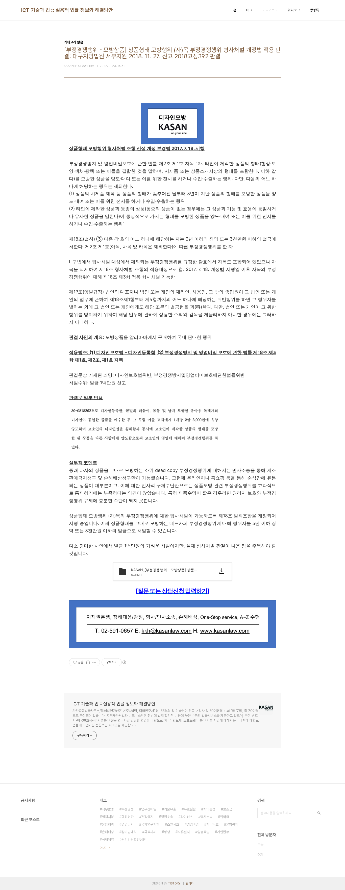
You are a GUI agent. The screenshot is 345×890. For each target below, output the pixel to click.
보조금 (227, 809)
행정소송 (167, 817)
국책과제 (150, 832)
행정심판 (127, 817)
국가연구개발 (150, 824)
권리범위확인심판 (133, 839)
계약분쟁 (209, 809)
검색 (319, 813)
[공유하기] (88, 662)
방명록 (314, 10)
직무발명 (108, 809)
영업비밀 (193, 824)
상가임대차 (129, 832)
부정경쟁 (127, 809)
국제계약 (108, 839)
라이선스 (187, 817)
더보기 (103, 848)
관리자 (189, 883)
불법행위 (108, 824)
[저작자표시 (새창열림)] (124, 662)
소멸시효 (173, 824)
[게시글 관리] (94, 662)
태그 (249, 10)
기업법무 (223, 832)
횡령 (167, 832)
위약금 (224, 817)
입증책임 (203, 832)
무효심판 (190, 809)
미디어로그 (270, 10)
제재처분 (108, 817)
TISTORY (174, 883)
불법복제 (232, 824)
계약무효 (212, 824)
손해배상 (108, 832)
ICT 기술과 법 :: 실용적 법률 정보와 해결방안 (67, 10)
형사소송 (206, 817)
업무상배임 (148, 809)
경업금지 (127, 824)
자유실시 (184, 832)
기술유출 (170, 809)
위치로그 (294, 10)
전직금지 (147, 817)
